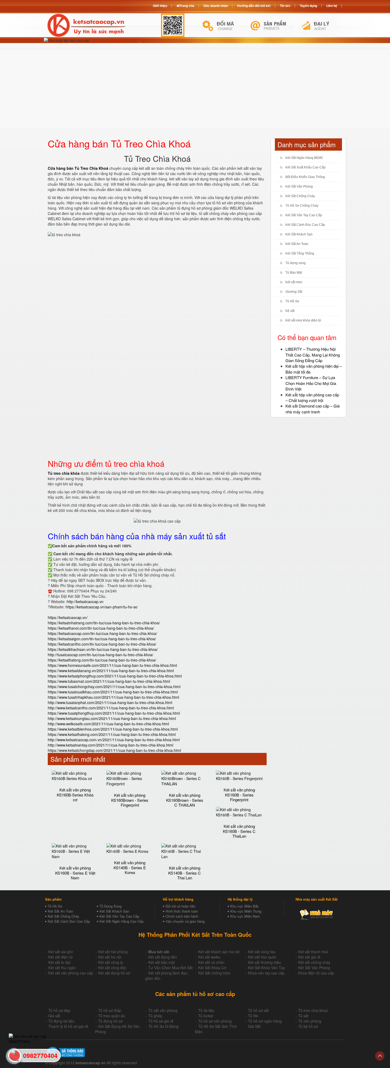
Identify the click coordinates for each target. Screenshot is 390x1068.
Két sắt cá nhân (211, 962)
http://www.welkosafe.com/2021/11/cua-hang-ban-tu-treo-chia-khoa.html (108, 723)
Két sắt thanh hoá (313, 951)
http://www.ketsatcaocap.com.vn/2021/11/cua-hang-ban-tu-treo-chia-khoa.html (114, 739)
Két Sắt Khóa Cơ (212, 967)
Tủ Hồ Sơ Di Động (163, 1026)
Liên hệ (331, 5)
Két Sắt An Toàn (296, 244)
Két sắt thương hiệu (264, 962)
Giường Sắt (293, 292)
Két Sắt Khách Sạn (299, 234)
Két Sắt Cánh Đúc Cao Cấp (305, 225)
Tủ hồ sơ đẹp (59, 1010)
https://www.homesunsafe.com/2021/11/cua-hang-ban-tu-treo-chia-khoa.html (112, 665)
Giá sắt (54, 1015)
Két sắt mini (293, 282)
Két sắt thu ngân (62, 967)
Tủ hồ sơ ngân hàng (265, 1021)
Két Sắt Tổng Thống (299, 253)
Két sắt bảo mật (161, 962)
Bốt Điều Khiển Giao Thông (305, 177)
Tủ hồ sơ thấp (109, 1010)
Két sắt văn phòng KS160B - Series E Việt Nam (75, 872)
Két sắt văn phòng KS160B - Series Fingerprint (239, 794)
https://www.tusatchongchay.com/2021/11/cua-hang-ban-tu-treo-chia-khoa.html (114, 686)
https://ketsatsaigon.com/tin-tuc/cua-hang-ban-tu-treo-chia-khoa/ (102, 638)
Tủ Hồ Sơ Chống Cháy (301, 205)
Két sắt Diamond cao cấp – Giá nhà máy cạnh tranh (312, 408)
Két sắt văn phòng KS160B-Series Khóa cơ (75, 794)
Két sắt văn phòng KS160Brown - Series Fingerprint (129, 800)
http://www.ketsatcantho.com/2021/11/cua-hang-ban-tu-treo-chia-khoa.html (111, 707)
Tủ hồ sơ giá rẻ (161, 1021)
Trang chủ (186, 5)
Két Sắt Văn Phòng (299, 186)
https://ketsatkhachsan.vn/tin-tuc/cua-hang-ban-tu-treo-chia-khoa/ (103, 649)
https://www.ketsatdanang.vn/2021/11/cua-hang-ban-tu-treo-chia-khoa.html (111, 670)
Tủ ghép (155, 1015)
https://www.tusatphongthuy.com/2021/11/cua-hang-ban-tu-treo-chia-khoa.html (114, 713)
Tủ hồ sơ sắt (258, 1010)
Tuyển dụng (308, 5)
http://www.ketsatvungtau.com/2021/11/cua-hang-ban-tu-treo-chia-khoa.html (112, 718)
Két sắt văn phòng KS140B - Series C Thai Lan (184, 872)
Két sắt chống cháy (314, 962)
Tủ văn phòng (309, 1021)
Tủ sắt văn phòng (162, 1010)
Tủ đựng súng (295, 263)
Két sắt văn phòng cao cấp (70, 973)
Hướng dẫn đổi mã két (254, 5)
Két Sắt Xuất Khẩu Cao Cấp (305, 167)
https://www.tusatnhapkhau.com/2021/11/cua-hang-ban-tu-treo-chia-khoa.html (113, 697)
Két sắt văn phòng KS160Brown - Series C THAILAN (184, 800)
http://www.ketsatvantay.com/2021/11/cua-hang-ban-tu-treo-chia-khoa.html (110, 745)
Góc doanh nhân (215, 5)
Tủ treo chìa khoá (313, 1010)
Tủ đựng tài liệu (61, 1021)
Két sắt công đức (112, 967)
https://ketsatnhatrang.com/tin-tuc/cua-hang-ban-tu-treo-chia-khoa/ (104, 622)
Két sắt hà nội (109, 957)
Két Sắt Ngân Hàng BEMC (304, 158)
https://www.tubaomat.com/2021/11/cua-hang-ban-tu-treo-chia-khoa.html (109, 681)
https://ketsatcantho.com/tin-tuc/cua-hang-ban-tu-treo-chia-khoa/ (102, 644)
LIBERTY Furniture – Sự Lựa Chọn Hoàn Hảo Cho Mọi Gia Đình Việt (310, 383)
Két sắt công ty (110, 962)
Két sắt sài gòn (60, 951)
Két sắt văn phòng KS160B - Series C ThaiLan (239, 831)
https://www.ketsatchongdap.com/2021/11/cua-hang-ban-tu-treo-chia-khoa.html (114, 750)
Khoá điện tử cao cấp (316, 973)
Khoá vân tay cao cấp (266, 973)
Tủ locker (206, 1015)
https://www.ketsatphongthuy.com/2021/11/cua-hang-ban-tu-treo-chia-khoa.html (115, 676)
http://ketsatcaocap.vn (85, 601)
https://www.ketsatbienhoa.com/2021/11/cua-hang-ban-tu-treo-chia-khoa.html (113, 729)
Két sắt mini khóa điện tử (303, 320)
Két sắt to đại (59, 962)
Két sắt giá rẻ (309, 957)
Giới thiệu (160, 5)
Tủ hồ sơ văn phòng (215, 1021)
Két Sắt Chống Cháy (300, 196)
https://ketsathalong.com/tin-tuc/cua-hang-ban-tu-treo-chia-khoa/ (102, 660)
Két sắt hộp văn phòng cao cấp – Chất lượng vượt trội (312, 397)
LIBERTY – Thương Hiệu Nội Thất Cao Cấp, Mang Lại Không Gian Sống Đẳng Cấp (312, 354)
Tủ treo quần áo (111, 1015)
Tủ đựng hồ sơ (110, 1021)
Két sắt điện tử (60, 957)
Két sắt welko (209, 957)
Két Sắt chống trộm (214, 973)
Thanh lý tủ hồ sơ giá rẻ (68, 1026)
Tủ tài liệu (206, 1010)
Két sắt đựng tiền (162, 957)
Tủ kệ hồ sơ (308, 1026)
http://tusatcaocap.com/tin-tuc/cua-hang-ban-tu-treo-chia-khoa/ (100, 654)
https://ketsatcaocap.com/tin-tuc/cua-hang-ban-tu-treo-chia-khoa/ (102, 633)
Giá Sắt (254, 1026)
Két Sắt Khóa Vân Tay (266, 967)
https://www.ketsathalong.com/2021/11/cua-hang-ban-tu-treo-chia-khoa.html (112, 734)
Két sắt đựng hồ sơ (114, 973)
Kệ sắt (289, 311)
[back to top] (379, 1056)
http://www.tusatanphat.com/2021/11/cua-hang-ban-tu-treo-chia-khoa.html (110, 702)
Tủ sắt (303, 1015)
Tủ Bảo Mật (293, 272)
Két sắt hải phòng (113, 951)
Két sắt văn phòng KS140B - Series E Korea (130, 867)
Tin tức (285, 5)
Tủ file (253, 1015)
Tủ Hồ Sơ (292, 301)
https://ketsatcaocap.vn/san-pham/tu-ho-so (101, 606)
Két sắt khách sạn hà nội (219, 951)
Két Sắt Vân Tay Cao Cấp (303, 215)
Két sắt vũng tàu (261, 951)
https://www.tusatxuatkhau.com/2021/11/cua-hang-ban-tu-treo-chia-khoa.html (113, 691)
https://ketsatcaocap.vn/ (68, 617)
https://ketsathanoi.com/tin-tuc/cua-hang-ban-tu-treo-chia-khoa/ (101, 628)
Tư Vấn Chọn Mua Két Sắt (170, 967)
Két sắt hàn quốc (262, 957)
